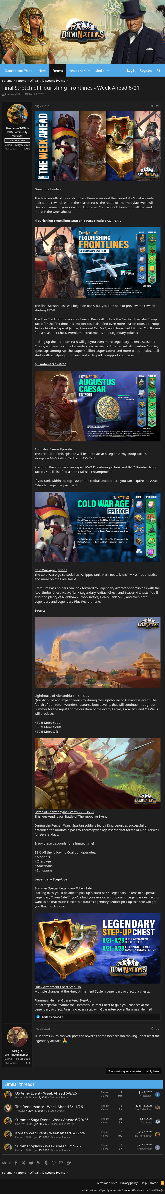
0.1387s (132, 1190)
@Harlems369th (47, 1036)
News (42, 70)
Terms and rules (107, 1183)
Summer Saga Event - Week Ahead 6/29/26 (52, 1119)
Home (154, 1183)
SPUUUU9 (146, 1096)
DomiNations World (18, 70)
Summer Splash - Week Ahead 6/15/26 (48, 1146)
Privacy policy (129, 1183)
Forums (58, 70)
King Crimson (144, 1149)
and (51, 1017)
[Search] (158, 70)
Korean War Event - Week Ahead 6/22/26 (50, 1132)
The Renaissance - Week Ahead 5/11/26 (49, 1106)
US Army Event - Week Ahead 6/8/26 (46, 1093)
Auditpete (146, 1122)
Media (99, 70)
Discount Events (59, 1097)
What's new (77, 70)
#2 (157, 1028)
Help (144, 1183)
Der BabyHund (143, 1109)
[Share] (152, 106)
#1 (157, 106)
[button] (89, 70)
